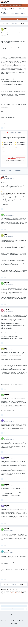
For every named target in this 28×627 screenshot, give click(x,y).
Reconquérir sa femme (21, 147)
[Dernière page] (26, 24)
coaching (14, 161)
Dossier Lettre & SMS (20, 142)
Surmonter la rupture (20, 149)
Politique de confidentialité (6, 620)
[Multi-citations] (2, 128)
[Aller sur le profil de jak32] (2, 29)
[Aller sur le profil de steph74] (2, 310)
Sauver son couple (7, 147)
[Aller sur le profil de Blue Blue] (2, 420)
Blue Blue (6, 420)
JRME (5, 177)
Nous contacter (14, 623)
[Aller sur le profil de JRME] (2, 177)
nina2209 (6, 214)
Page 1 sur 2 (14, 23)
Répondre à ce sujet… (8, 599)
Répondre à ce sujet (14, 19)
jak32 (3, 12)
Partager (14, 605)
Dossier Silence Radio (7, 142)
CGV (23, 620)
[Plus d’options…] (25, 29)
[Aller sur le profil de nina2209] (2, 215)
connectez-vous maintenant (16, 592)
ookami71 (6, 550)
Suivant (23, 23)
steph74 (6, 309)
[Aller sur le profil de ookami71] (2, 551)
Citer (5, 127)
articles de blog (14, 160)
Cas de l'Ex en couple (20, 144)
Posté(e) (9, 30)
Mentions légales (17, 620)
